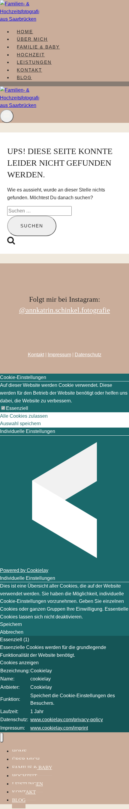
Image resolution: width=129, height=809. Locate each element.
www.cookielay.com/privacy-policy (66, 719)
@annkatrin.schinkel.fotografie (64, 310)
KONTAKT (29, 70)
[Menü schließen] (1, 737)
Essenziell (17, 408)
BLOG (24, 77)
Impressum (59, 354)
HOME (25, 31)
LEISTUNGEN (34, 62)
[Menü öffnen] (7, 116)
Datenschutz (88, 354)
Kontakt (36, 354)
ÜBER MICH (32, 39)
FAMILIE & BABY (38, 46)
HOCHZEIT (31, 54)
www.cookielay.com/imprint (59, 727)
